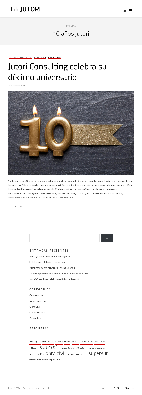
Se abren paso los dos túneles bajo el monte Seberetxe (59, 273)
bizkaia (67, 341)
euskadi (48, 347)
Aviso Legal (107, 388)
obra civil (56, 353)
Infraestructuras (20, 57)
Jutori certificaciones (96, 348)
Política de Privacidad (124, 388)
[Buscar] (107, 238)
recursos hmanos (74, 354)
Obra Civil (40, 57)
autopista (59, 341)
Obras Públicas (37, 312)
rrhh (85, 354)
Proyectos (54, 57)
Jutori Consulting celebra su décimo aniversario (57, 71)
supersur (98, 353)
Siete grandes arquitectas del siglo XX (49, 256)
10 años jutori (35, 341)
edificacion (34, 348)
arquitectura (48, 341)
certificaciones (86, 341)
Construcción (36, 295)
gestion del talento (66, 348)
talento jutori (35, 359)
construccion (99, 341)
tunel (59, 359)
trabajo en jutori (49, 359)
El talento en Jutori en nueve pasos (48, 262)
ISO (77, 348)
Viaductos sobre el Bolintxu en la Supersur (52, 267)
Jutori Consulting (36, 354)
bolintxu (75, 341)
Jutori (82, 348)
